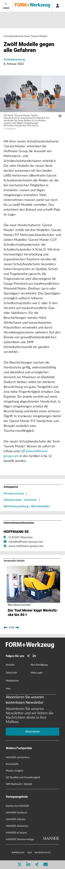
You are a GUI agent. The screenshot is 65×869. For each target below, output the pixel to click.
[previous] (5, 627)
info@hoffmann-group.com (26, 541)
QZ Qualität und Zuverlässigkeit (23, 777)
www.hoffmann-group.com (26, 546)
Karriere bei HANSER (17, 806)
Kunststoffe (12, 764)
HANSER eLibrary (15, 819)
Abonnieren (32, 731)
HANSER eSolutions (17, 826)
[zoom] (59, 116)
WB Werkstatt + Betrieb (19, 784)
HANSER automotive (17, 757)
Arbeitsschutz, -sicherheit (20, 499)
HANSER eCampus (16, 832)
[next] (17, 627)
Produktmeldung (14, 59)
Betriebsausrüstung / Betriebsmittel (26, 506)
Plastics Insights (14, 771)
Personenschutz (14, 493)
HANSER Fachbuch (16, 812)
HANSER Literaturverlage (20, 839)
